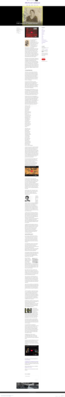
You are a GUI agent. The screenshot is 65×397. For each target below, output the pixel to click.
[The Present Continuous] (32, 3)
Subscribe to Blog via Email (45, 51)
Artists (42, 29)
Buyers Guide (43, 30)
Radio (42, 37)
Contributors (43, 31)
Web (42, 43)
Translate (46, 49)
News (42, 35)
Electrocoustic (19, 29)
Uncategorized (43, 42)
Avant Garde (18, 28)
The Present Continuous (45, 41)
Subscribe (43, 59)
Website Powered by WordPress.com (32, 392)
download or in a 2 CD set (28, 367)
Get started (36, 0)
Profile (42, 36)
